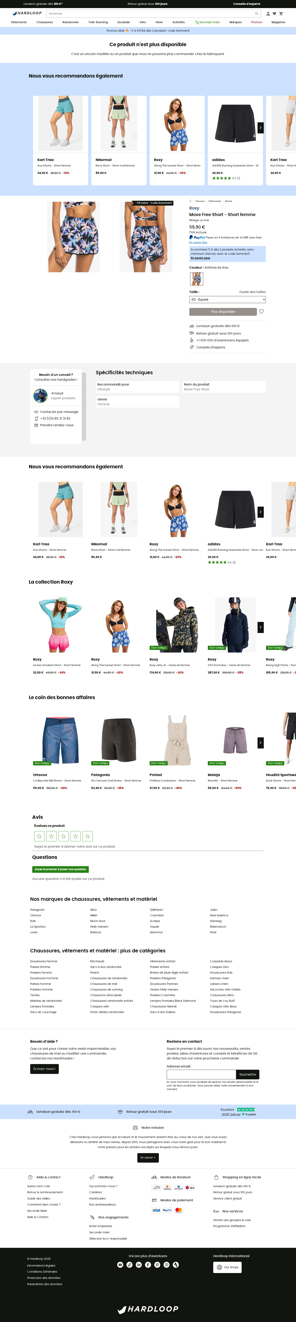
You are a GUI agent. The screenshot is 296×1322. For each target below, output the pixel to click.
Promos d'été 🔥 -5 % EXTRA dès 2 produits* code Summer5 (148, 30)
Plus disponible (223, 311)
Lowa (33, 932)
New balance (219, 915)
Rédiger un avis (199, 220)
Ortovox (35, 915)
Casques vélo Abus (223, 1006)
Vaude (154, 926)
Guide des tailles (252, 292)
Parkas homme (40, 984)
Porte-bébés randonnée (107, 1012)
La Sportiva (37, 926)
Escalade (123, 22)
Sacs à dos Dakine (162, 1012)
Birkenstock (218, 926)
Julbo (213, 909)
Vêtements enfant (162, 961)
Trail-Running (98, 22)
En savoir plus (200, 258)
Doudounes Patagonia (225, 1012)
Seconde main (209, 22)
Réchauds (97, 961)
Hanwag (215, 921)
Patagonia (37, 909)
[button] (73, 237)
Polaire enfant (159, 967)
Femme (200, 201)
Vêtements (19, 22)
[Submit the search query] (257, 14)
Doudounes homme (44, 978)
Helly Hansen (99, 926)
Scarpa (155, 921)
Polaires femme (41, 972)
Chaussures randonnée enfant (111, 1001)
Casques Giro (219, 967)
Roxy (194, 208)
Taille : (194, 292)
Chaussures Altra (222, 995)
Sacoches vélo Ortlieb (225, 989)
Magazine (278, 22)
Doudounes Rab (221, 972)
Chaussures (44, 22)
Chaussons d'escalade (106, 995)
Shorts (228, 201)
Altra (93, 909)
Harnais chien (219, 978)
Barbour (95, 932)
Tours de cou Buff (222, 1001)
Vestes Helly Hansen (164, 989)
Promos (256, 22)
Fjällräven (156, 909)
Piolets (94, 972)
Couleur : (208, 267)
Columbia (157, 915)
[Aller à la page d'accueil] (192, 201)
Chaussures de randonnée (108, 978)
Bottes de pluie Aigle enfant (169, 972)
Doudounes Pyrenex (164, 984)
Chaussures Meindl (163, 1006)
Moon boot (97, 921)
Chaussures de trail (103, 984)
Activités (179, 22)
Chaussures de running (106, 989)
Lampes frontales (42, 1006)
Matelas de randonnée (46, 1001)
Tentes (35, 995)
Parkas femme (40, 967)
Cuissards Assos (221, 961)
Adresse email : (179, 1066)
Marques (236, 22)
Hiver (159, 22)
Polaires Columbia (162, 995)
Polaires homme (41, 989)
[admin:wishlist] (261, 312)
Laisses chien (219, 984)
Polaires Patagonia (163, 978)
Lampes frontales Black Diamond (173, 1001)
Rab (33, 921)
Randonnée (70, 22)
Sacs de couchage (43, 1012)
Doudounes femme (43, 961)
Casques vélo (99, 1006)
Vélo (143, 22)
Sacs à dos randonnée (106, 967)
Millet (93, 915)
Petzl (213, 932)
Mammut (156, 932)
